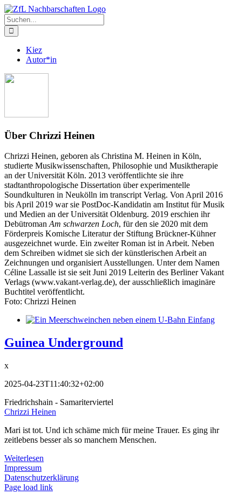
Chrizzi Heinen (30, 411)
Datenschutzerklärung (41, 477)
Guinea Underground (63, 343)
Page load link (28, 487)
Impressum (23, 467)
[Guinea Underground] (120, 319)
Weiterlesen (24, 458)
